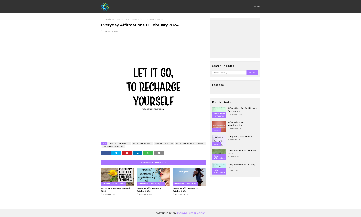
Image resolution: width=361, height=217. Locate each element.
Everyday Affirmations (191, 213)
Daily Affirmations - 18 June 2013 (242, 152)
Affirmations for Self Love (117, 19)
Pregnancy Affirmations (240, 136)
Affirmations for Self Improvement (190, 143)
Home (103, 19)
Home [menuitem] (257, 6)
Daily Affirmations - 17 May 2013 (241, 166)
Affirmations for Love (164, 143)
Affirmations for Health (142, 143)
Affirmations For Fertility (120, 143)
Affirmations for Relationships (236, 124)
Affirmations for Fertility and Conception (242, 109)
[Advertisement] (235, 38)
